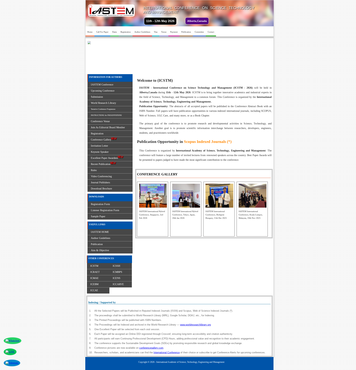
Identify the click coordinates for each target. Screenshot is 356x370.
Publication (186, 32)
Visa (155, 32)
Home (90, 32)
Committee (199, 32)
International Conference (167, 352)
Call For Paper (102, 32)
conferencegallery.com (151, 347)
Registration (126, 32)
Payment (174, 32)
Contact (211, 32)
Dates (114, 32)
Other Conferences (101, 258)
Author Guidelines (142, 32)
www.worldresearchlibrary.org (195, 324)
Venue (164, 32)
